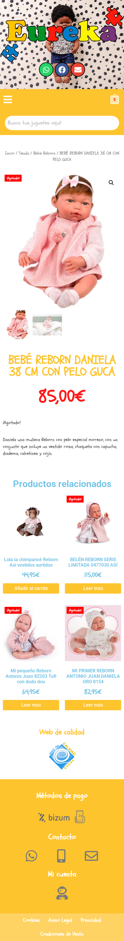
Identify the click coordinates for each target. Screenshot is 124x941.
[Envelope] (78, 69)
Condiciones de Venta (62, 934)
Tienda (24, 153)
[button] (8, 100)
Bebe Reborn (44, 153)
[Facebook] (62, 69)
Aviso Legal (60, 920)
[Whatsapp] (46, 69)
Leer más (93, 588)
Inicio (9, 153)
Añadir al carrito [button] (31, 588)
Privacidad (91, 920)
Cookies (31, 920)
